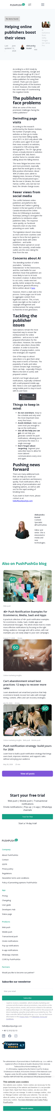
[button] (42, 5)
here (33, 288)
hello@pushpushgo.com (23, 501)
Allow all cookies (27, 1108)
